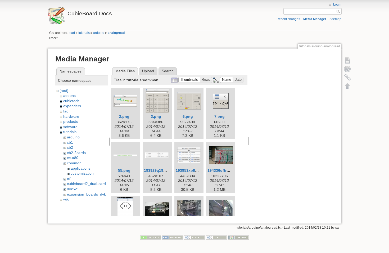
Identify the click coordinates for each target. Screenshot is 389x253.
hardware (71, 116)
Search (168, 71)
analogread (116, 33)
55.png (124, 170)
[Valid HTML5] (194, 237)
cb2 (70, 147)
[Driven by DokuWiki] (238, 237)
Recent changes (288, 19)
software (70, 127)
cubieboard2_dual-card (86, 184)
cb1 (70, 142)
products (70, 121)
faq (66, 111)
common (74, 163)
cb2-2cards (76, 153)
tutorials (84, 33)
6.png (188, 116)
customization (82, 173)
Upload (148, 71)
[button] (189, 80)
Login (337, 4)
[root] (64, 90)
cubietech (71, 101)
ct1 (69, 179)
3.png (156, 116)
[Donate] (150, 237)
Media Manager (314, 19)
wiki (66, 199)
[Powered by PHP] (172, 237)
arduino (98, 33)
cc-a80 (72, 158)
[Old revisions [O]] (347, 69)
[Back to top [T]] (347, 86)
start (72, 33)
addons (69, 95)
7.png (219, 116)
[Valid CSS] (216, 237)
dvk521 (73, 189)
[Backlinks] (347, 77)
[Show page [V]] (347, 60)
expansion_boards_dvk (86, 194)
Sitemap (335, 19)
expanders (72, 106)
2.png (124, 116)
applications (81, 168)
